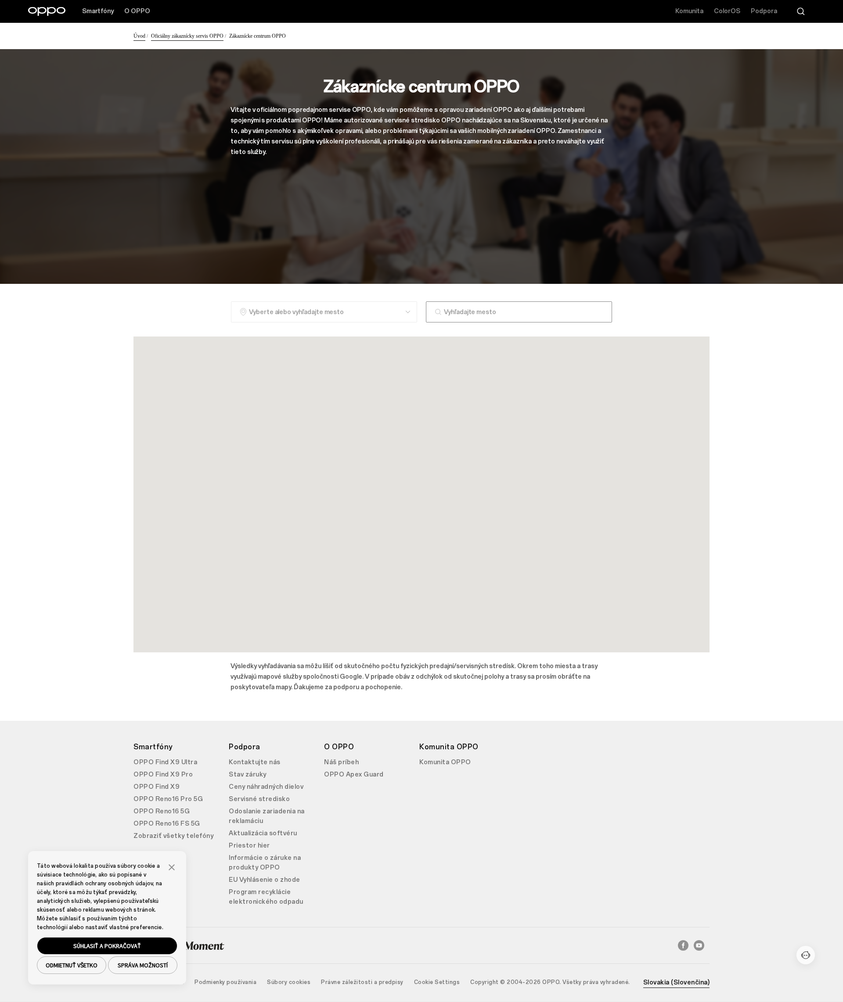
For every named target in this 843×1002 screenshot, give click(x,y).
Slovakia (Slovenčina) (676, 982)
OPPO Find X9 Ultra (165, 762)
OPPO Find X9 (156, 787)
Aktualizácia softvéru (263, 833)
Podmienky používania (225, 982)
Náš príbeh (341, 762)
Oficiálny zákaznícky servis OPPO (187, 36)
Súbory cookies (288, 982)
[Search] (801, 11)
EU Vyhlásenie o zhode (264, 880)
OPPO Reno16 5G (161, 811)
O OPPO (137, 11)
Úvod (139, 36)
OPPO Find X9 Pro (163, 774)
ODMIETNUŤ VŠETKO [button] (71, 965)
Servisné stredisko (259, 799)
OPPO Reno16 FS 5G (166, 823)
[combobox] (519, 311)
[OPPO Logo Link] (46, 11)
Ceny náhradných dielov (266, 787)
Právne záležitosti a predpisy (362, 982)
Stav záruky (248, 774)
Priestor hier (249, 845)
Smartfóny (98, 11)
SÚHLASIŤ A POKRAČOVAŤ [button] (107, 946)
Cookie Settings (437, 982)
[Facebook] (683, 945)
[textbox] (519, 311)
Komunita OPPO (445, 762)
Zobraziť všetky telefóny (173, 836)
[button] (171, 866)
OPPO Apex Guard (354, 774)
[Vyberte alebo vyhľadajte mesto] (324, 311)
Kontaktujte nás (255, 762)
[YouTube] (699, 945)
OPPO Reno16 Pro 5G (168, 799)
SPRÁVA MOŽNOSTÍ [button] (143, 965)
